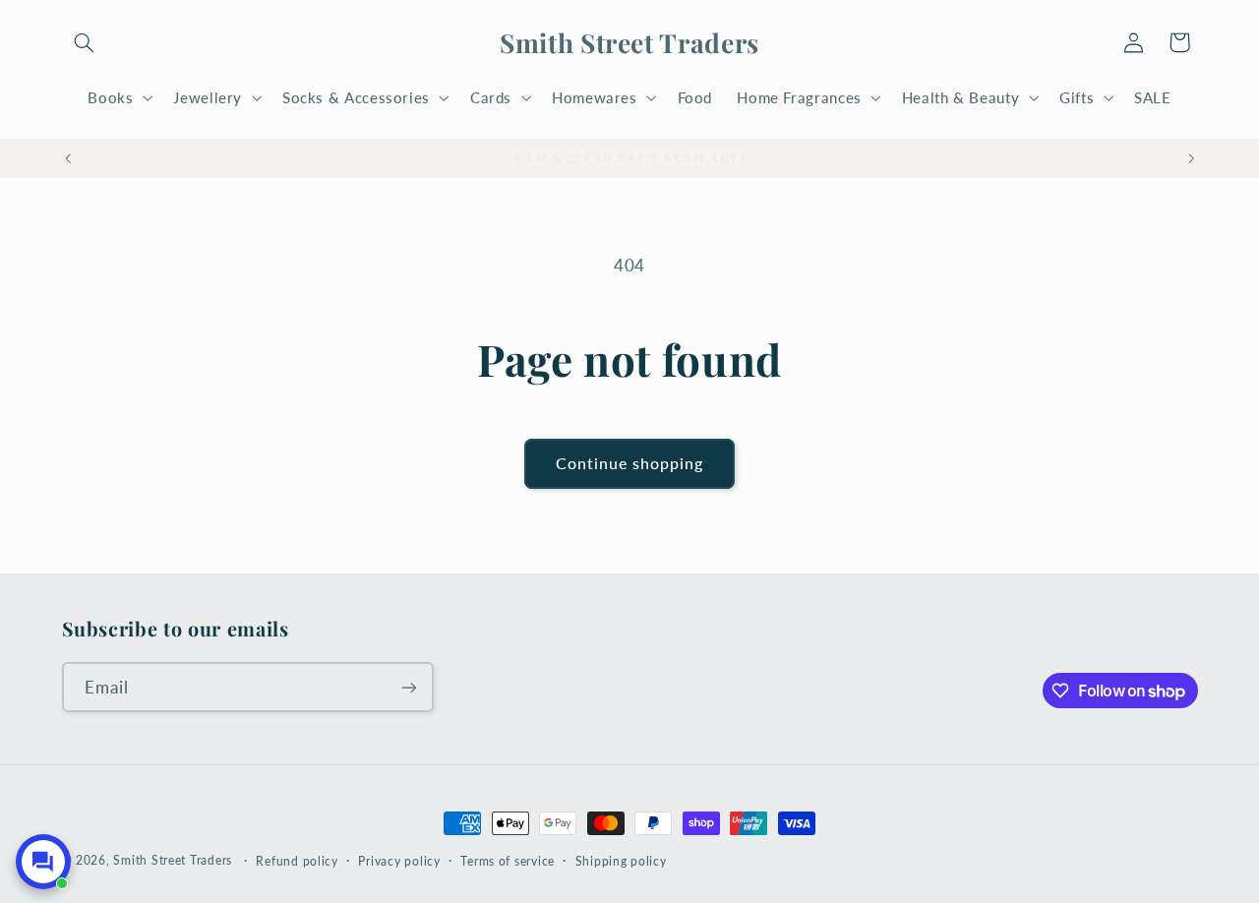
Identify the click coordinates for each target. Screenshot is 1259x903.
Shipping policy (621, 861)
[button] (84, 42)
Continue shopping (630, 462)
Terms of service (507, 861)
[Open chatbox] (43, 861)
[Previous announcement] (68, 158)
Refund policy (297, 861)
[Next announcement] (1191, 158)
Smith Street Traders (172, 860)
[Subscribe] (408, 687)
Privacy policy (399, 861)
